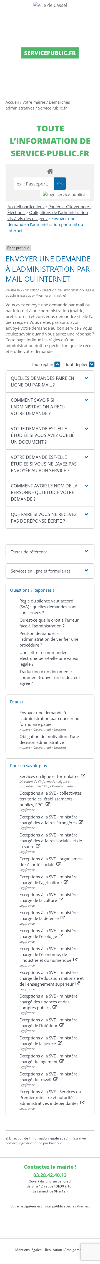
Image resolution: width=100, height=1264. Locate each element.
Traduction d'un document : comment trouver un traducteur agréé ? (49, 677)
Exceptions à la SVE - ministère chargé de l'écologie (48, 933)
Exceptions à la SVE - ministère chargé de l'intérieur (48, 1022)
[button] (50, 381)
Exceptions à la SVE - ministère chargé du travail (48, 1076)
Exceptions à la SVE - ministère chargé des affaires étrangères (48, 819)
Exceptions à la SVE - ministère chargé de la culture (48, 897)
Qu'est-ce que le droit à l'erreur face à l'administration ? (49, 623)
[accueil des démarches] (50, 171)
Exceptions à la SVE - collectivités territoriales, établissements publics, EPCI (50, 798)
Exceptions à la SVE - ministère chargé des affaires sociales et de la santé (50, 840)
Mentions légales (28, 1249)
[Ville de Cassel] (50, 5)
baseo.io (55, 1143)
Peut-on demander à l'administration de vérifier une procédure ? (48, 639)
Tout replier (43, 364)
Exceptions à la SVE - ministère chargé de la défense (48, 915)
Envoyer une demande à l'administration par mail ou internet (45, 224)
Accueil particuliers (26, 206)
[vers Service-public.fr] (65, 194)
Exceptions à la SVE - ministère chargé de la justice (48, 1040)
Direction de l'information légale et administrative (47, 1138)
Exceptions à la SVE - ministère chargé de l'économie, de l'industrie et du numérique (48, 954)
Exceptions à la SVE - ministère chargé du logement (48, 1058)
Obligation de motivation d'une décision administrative (49, 739)
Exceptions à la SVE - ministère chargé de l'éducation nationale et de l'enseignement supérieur (51, 978)
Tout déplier (77, 364)
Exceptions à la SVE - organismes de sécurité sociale (50, 861)
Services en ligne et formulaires (49, 776)
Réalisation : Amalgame (63, 1249)
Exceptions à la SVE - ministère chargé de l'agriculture (48, 879)
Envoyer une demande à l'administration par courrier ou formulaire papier (49, 718)
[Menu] (8, 9)
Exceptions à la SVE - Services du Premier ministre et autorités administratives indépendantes (50, 1097)
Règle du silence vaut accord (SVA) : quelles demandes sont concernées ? (48, 606)
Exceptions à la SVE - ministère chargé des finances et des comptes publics (48, 1001)
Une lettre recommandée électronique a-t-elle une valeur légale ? (49, 658)
